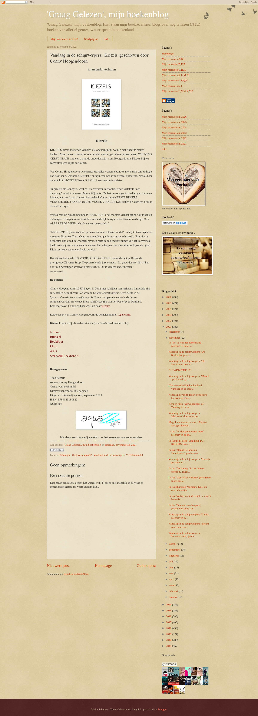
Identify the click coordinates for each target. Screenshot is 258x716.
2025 (169, 303)
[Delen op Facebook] (59, 450)
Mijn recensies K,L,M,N (175, 75)
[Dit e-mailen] (51, 450)
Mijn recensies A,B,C (173, 58)
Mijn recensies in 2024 (174, 127)
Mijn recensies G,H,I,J (174, 69)
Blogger (162, 709)
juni (171, 567)
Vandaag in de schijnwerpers (109, 454)
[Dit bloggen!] (54, 450)
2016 (169, 628)
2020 (169, 604)
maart (172, 585)
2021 (169, 326)
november (175, 337)
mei (171, 573)
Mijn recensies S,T (172, 85)
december (175, 331)
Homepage (103, 565)
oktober (173, 543)
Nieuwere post (58, 565)
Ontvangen (64, 454)
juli (171, 561)
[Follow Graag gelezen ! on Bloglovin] (175, 224)
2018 (169, 616)
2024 (169, 308)
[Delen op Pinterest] (62, 450)
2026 (169, 297)
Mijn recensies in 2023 (174, 132)
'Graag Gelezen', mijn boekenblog (108, 14)
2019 (169, 610)
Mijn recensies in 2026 (174, 116)
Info (106, 39)
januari (173, 596)
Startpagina (91, 39)
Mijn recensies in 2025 (64, 39)
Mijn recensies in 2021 (174, 143)
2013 (169, 645)
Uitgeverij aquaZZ (82, 454)
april (172, 579)
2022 (169, 320)
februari (174, 591)
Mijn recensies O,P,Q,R (175, 80)
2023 (169, 314)
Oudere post (146, 565)
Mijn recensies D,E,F (173, 64)
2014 (169, 640)
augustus (174, 555)
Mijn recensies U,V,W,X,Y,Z (177, 91)
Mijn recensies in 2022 (174, 138)
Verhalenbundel (134, 454)
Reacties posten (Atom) (76, 573)
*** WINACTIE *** (180, 370)
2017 (169, 622)
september (175, 549)
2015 (169, 634)
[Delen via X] (57, 450)
